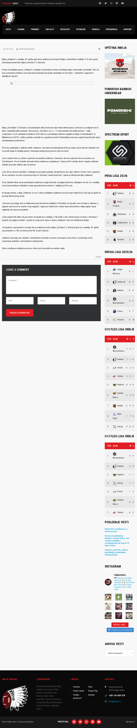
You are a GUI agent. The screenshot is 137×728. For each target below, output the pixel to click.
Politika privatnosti (77, 696)
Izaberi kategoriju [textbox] (115, 653)
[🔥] (108, 597)
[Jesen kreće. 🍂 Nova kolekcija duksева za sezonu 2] (108, 606)
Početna (76, 687)
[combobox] (120, 653)
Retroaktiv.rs (130, 722)
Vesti (90, 687)
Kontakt (91, 695)
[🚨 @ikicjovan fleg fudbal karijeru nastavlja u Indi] (118, 606)
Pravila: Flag (92, 691)
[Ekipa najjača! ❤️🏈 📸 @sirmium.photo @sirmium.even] (129, 615)
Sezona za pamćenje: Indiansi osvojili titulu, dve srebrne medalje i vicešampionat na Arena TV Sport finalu (117, 541)
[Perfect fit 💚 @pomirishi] (129, 597)
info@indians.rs (115, 701)
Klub (115, 185)
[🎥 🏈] (118, 597)
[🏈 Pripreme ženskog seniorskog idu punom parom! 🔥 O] (129, 606)
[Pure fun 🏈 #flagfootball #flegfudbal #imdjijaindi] (108, 615)
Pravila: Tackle (78, 691)
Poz (109, 185)
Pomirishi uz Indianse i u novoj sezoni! (116, 530)
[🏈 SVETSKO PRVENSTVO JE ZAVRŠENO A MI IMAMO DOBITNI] (118, 615)
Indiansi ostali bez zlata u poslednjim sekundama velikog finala (116, 552)
